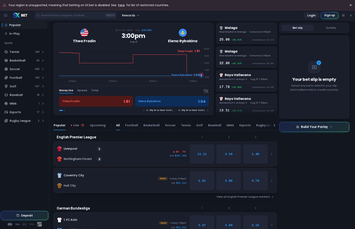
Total (94, 90)
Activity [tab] (331, 28)
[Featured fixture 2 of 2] (64, 110)
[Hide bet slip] (350, 15)
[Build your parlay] (314, 127)
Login (311, 15)
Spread (82, 90)
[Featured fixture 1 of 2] (61, 110)
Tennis (186, 125)
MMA (230, 125)
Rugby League (266, 125)
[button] (96, 101)
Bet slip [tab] (298, 28)
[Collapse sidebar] (5, 15)
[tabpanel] (315, 131)
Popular (60, 125)
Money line (66, 90)
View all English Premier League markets (243, 197)
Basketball (151, 125)
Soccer (170, 125)
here (121, 5)
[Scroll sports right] (273, 125)
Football (131, 125)
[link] (133, 69)
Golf (199, 125)
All (118, 125)
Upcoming (98, 125)
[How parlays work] (331, 127)
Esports (245, 125)
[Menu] (343, 15)
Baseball (214, 125)
